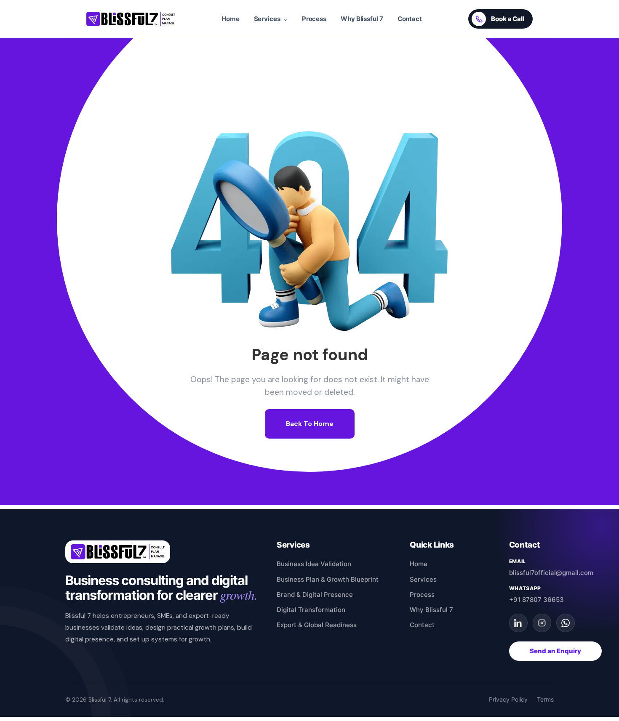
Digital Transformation (311, 610)
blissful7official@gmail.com (551, 573)
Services (423, 579)
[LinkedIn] (518, 623)
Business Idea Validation (314, 564)
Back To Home (310, 423)
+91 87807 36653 (536, 600)
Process (314, 19)
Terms (545, 699)
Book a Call (507, 19)
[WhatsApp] (565, 623)
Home (230, 19)
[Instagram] (542, 623)
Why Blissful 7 (362, 19)
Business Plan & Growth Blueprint (328, 579)
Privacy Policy (508, 699)
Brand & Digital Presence (315, 595)
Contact (410, 19)
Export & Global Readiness (317, 625)
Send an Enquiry (555, 651)
